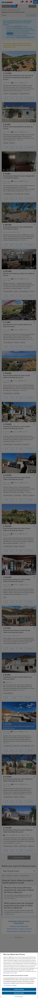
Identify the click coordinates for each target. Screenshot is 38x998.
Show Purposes (19, 996)
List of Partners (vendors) (10, 985)
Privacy (12, 973)
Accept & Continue (19, 989)
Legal (15, 973)
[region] (19, 975)
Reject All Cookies (19, 993)
